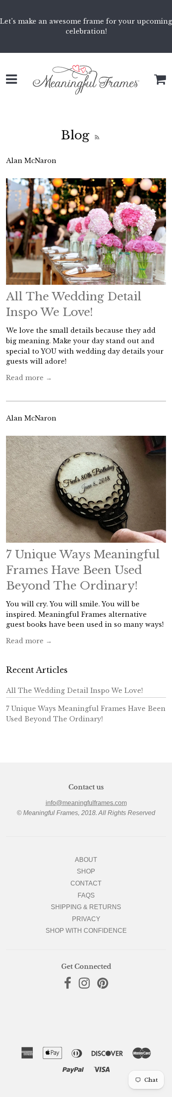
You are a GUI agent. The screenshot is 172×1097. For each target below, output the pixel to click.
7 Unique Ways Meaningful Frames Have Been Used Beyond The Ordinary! (83, 570)
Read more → (29, 378)
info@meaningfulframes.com (86, 802)
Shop (86, 871)
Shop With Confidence (86, 930)
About (86, 859)
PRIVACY (86, 919)
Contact (86, 883)
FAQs (86, 895)
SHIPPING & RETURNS (86, 907)
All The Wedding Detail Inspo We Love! (74, 690)
